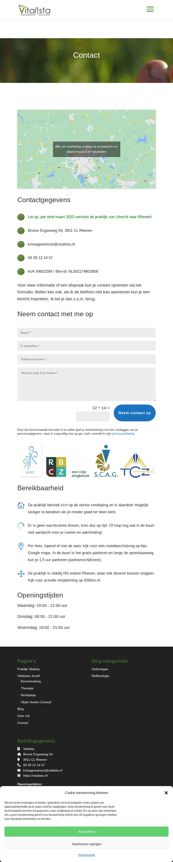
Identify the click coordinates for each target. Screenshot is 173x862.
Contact (22, 723)
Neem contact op (134, 413)
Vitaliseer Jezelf (28, 676)
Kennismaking (31, 681)
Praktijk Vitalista (28, 669)
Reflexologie (100, 676)
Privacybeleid (86, 855)
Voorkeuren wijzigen (86, 844)
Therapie (27, 688)
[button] (166, 793)
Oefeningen (100, 669)
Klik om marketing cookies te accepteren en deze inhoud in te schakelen (86, 149)
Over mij (23, 716)
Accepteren (86, 831)
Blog (20, 709)
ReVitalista (28, 695)
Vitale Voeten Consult (36, 702)
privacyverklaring (123, 433)
